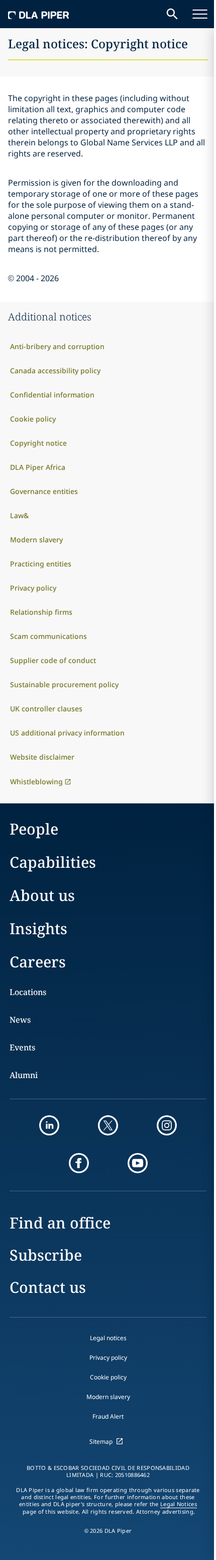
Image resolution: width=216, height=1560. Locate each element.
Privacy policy (108, 1357)
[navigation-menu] (199, 14)
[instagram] (167, 1125)
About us (42, 895)
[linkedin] (49, 1125)
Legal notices (108, 1338)
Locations (28, 992)
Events (22, 1047)
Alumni (24, 1075)
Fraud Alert (108, 1416)
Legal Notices (178, 1504)
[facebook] (79, 1163)
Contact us (48, 1287)
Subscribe (46, 1255)
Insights (38, 928)
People (34, 828)
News (20, 1019)
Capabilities (53, 862)
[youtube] (138, 1163)
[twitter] (108, 1125)
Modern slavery (108, 1396)
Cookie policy (108, 1377)
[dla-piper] (38, 14)
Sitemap (101, 1441)
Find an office (60, 1222)
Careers (38, 961)
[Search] (172, 14)
